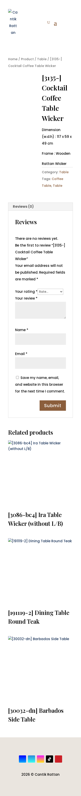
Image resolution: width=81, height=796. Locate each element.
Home (13, 59)
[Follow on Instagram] (40, 759)
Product (27, 59)
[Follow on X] (31, 759)
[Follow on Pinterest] (58, 759)
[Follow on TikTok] (49, 759)
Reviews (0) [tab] (23, 206)
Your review (26, 298)
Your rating (26, 291)
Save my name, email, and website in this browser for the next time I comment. (40, 384)
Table (42, 59)
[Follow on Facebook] (22, 759)
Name (21, 330)
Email (21, 353)
